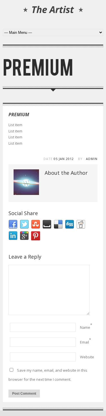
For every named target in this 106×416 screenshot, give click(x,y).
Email (84, 342)
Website (87, 356)
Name (85, 327)
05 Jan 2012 (64, 159)
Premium (18, 114)
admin (92, 159)
